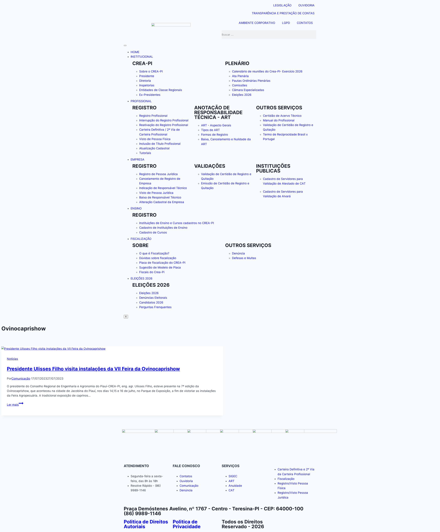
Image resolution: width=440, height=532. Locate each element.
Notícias (12, 359)
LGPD (286, 23)
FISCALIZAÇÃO (141, 239)
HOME (135, 52)
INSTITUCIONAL (142, 56)
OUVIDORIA (306, 5)
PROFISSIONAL (141, 101)
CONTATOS (305, 23)
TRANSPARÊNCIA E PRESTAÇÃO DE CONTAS (283, 13)
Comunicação (21, 378)
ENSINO (136, 208)
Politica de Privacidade (187, 524)
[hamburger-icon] (125, 45)
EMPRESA (137, 159)
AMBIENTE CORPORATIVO (257, 23)
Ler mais (15, 404)
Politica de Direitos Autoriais (146, 524)
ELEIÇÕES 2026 (141, 278)
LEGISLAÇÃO (282, 5)
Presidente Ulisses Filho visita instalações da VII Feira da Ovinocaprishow (93, 369)
